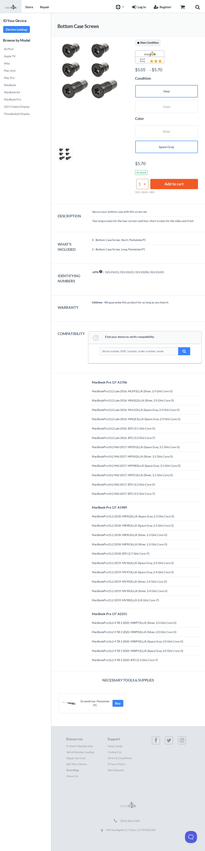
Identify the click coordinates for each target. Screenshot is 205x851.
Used (166, 106)
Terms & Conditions (120, 758)
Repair (44, 7)
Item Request (116, 770)
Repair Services (75, 758)
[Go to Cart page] (182, 6)
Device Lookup (16, 29)
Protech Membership (79, 746)
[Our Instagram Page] (184, 740)
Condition (143, 78)
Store (29, 7)
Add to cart (174, 184)
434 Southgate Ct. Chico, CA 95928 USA (130, 830)
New (166, 91)
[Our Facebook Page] (158, 740)
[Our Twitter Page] (171, 740)
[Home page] (11, 6)
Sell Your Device (76, 764)
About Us (72, 776)
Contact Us (115, 752)
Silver (166, 131)
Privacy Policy (117, 764)
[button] (119, 6)
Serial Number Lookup (80, 752)
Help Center (115, 746)
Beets (72, 770)
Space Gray (166, 147)
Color (139, 118)
